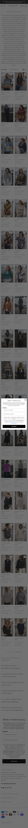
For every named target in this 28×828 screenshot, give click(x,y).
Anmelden (14, 426)
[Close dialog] (25, 400)
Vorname (5, 407)
